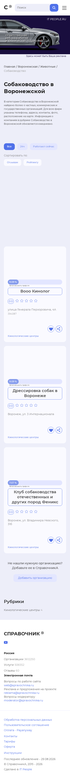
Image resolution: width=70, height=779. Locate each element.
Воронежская (28, 66)
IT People (25, 769)
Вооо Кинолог (35, 291)
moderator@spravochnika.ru (23, 700)
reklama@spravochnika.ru (21, 693)
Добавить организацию (35, 578)
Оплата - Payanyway (18, 730)
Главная (9, 66)
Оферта (9, 747)
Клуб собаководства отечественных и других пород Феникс (35, 497)
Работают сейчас (43, 146)
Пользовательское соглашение (26, 725)
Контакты (10, 736)
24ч (22, 146)
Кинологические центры (23, 336)
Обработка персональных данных (28, 720)
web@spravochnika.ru (19, 685)
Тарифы (9, 741)
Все (9, 146)
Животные (48, 66)
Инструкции (13, 753)
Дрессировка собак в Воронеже (35, 393)
